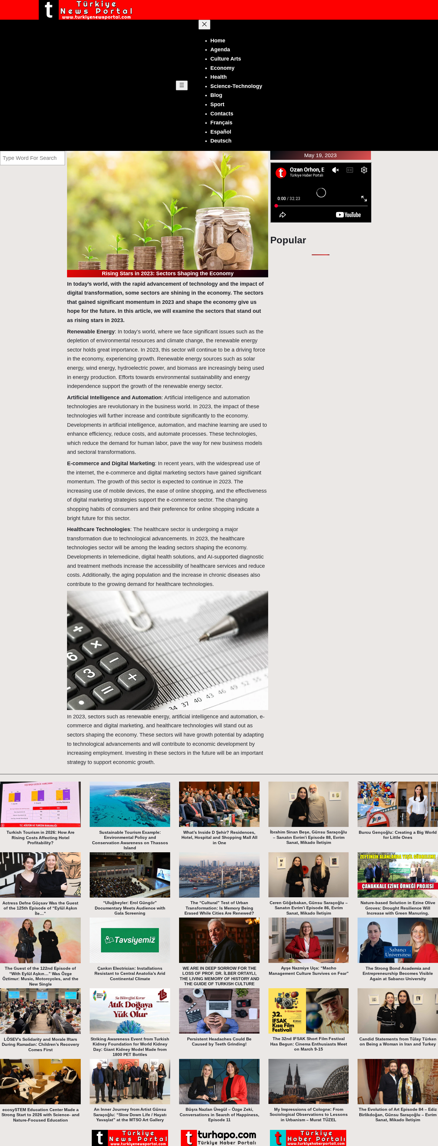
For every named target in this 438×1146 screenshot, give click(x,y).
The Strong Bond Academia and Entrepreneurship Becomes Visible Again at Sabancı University (398, 973)
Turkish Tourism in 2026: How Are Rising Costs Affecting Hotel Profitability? (40, 837)
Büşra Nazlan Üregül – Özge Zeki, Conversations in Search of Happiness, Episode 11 (219, 1114)
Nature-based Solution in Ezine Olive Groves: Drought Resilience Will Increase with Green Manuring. (398, 907)
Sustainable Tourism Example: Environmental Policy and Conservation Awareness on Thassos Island (130, 840)
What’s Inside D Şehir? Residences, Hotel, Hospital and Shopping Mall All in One (219, 837)
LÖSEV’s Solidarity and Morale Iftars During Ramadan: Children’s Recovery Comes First (40, 1044)
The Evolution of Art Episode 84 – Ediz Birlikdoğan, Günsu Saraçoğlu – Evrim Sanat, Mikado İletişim (398, 1114)
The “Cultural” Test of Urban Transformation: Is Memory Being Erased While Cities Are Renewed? (219, 907)
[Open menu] (182, 85)
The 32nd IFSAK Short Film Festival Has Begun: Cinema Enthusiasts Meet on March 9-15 (308, 1043)
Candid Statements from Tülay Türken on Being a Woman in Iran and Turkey (398, 1042)
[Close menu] (204, 25)
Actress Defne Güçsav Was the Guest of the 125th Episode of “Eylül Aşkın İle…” (40, 908)
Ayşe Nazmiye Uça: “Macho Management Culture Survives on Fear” (309, 971)
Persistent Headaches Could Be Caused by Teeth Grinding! (219, 1042)
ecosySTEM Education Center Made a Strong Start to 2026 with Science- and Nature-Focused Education (40, 1114)
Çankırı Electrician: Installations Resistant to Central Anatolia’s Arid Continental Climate (129, 973)
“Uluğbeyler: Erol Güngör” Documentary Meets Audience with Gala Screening (130, 907)
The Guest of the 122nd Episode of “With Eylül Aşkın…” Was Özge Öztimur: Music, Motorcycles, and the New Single (40, 976)
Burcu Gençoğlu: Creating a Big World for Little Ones (398, 835)
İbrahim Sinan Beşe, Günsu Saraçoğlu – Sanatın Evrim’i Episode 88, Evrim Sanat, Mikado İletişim (308, 837)
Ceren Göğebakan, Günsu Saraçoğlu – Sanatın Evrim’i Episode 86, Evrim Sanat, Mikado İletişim (309, 907)
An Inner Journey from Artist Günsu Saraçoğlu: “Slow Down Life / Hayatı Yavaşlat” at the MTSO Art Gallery (130, 1114)
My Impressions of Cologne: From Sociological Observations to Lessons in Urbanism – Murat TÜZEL (309, 1114)
